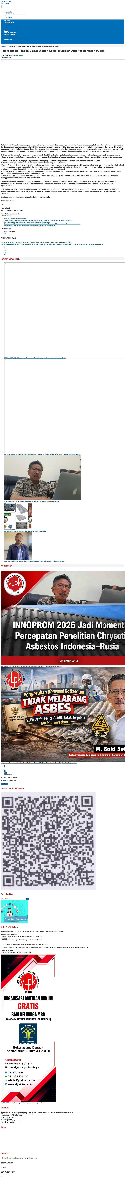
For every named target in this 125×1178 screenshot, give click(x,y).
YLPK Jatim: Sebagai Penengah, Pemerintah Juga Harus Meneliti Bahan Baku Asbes (31, 502)
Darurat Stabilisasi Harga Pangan (15, 218)
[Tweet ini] (5, 249)
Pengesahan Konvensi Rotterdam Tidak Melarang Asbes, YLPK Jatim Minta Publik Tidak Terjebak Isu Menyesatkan (42, 454)
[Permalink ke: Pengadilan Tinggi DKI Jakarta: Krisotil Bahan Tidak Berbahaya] (18, 529)
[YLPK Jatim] (5, 4)
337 (5, 773)
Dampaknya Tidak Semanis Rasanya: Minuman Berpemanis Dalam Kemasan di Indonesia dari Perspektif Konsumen (42, 224)
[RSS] (5, 233)
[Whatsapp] (5, 254)
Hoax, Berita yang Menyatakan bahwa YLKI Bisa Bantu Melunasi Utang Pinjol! (29, 225)
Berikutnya (8, 774)
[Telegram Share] (5, 252)
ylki (19, 214)
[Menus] (1, 5)
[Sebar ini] (4, 247)
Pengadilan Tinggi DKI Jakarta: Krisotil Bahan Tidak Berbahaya (25, 531)
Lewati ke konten (6, 1)
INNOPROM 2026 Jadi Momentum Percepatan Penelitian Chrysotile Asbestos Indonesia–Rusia (35, 358)
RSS (10, 17)
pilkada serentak (11, 214)
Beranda (3, 46)
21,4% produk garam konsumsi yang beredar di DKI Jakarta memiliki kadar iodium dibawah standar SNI (38, 220)
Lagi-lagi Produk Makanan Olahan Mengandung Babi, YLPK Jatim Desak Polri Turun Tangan (34, 561)
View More (4, 783)
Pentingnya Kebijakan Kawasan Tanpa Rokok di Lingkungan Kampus (27, 222)
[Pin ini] (5, 251)
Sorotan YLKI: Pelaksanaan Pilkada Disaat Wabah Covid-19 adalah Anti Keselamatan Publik (36, 242)
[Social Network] (5, 15)
